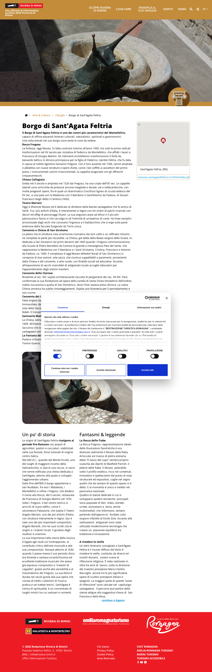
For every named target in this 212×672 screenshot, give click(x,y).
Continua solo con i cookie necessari (64, 370)
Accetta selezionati (106, 370)
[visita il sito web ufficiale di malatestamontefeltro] (48, 633)
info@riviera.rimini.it (42, 654)
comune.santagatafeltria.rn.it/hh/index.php (164, 177)
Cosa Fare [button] (123, 9)
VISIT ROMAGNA (147, 646)
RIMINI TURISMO (147, 654)
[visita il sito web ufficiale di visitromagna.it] (163, 625)
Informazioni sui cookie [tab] (149, 307)
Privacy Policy (105, 650)
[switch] (90, 356)
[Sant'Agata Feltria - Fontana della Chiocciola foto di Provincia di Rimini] (77, 388)
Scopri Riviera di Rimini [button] (100, 9)
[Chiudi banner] (167, 298)
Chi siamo (103, 646)
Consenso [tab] (63, 307)
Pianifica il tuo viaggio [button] (147, 9)
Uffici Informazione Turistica (39, 658)
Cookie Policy (105, 654)
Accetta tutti (147, 370)
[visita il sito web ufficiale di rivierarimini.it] (48, 619)
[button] (191, 10)
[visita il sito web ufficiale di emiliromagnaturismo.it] (105, 621)
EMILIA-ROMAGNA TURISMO (155, 650)
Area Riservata (106, 658)
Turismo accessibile (151, 658)
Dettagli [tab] (106, 307)
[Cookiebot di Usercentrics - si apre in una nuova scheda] (147, 298)
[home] (26, 115)
